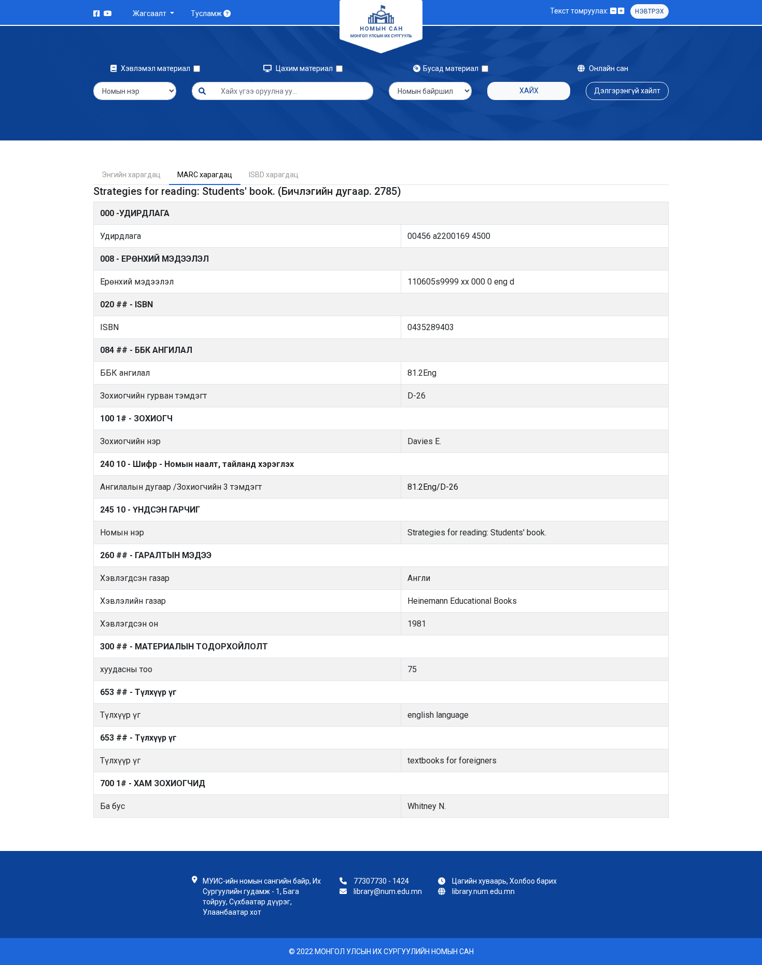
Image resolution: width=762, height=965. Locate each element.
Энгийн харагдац (131, 175)
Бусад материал (452, 68)
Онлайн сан (607, 68)
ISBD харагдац (274, 175)
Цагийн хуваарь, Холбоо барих (504, 881)
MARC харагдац (204, 175)
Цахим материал (305, 68)
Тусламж (207, 13)
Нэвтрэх (649, 11)
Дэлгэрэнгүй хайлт (627, 91)
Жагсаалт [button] (150, 13)
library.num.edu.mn (483, 891)
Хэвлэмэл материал (156, 68)
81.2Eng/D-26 (432, 487)
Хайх (529, 91)
